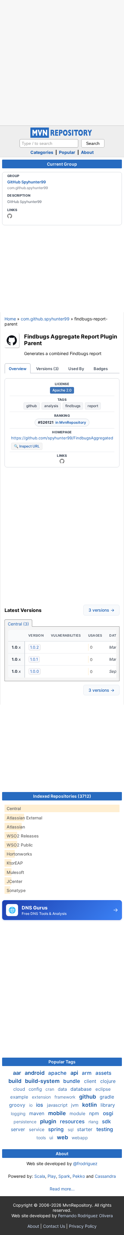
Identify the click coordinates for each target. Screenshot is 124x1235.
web (63, 1137)
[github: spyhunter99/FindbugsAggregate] (62, 461)
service (37, 1129)
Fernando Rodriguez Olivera (85, 1215)
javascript (58, 1105)
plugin (48, 1121)
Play (52, 1176)
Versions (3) (47, 368)
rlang (94, 1121)
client (91, 1081)
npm (95, 1113)
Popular (67, 152)
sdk (106, 1121)
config (36, 1089)
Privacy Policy (83, 1226)
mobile (57, 1113)
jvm (75, 1105)
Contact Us (54, 1226)
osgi (108, 1113)
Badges (101, 368)
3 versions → (101, 610)
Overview (17, 368)
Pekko (79, 1176)
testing (104, 1129)
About (87, 152)
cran (50, 1089)
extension (42, 1096)
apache (58, 1073)
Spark (64, 1176)
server (18, 1129)
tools (41, 1137)
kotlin (90, 1105)
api (74, 1073)
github (31, 406)
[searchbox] (49, 143)
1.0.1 (34, 659)
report (93, 406)
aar (17, 1073)
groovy (18, 1105)
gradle (107, 1097)
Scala (39, 1176)
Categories (41, 152)
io (31, 1105)
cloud (19, 1089)
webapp (80, 1137)
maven (37, 1113)
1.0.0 (34, 671)
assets (103, 1073)
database (81, 1089)
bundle (72, 1081)
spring (56, 1129)
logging (19, 1113)
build (15, 1081)
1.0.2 (34, 647)
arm (87, 1073)
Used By (76, 368)
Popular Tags (62, 1061)
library (108, 1105)
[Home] (62, 136)
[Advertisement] (62, 62)
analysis (51, 406)
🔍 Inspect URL (27, 446)
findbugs (72, 406)
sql (71, 1129)
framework (65, 1096)
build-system (43, 1081)
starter (85, 1129)
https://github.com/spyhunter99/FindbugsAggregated (62, 437)
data (63, 1089)
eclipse (103, 1089)
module (78, 1113)
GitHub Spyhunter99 (26, 181)
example (19, 1097)
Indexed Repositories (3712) (62, 796)
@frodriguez (85, 1163)
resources (73, 1121)
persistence (26, 1121)
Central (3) (18, 623)
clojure (108, 1081)
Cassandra (105, 1176)
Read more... (62, 1188)
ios (40, 1105)
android (35, 1073)
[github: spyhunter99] (9, 216)
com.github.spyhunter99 (45, 318)
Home (10, 318)
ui (51, 1137)
